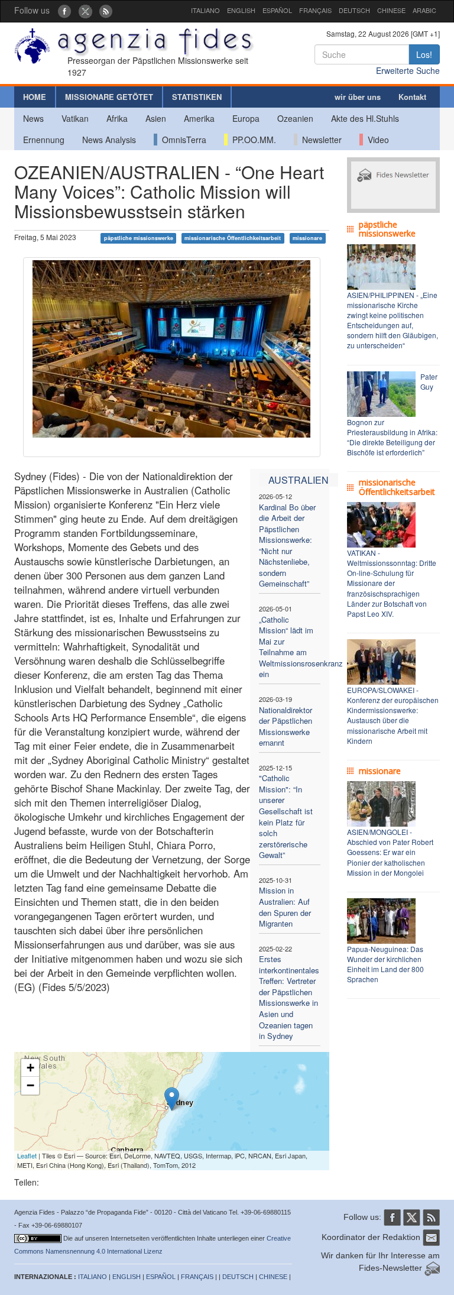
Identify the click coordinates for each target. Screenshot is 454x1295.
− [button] (30, 1085)
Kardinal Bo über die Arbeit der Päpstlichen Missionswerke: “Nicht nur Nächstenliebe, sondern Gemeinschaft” (287, 545)
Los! (424, 54)
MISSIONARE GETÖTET (109, 96)
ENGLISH (241, 10)
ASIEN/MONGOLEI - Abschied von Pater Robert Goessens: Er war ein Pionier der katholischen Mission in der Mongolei (390, 852)
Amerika (199, 118)
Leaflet (27, 1155)
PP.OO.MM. (252, 139)
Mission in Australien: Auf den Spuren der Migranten (285, 907)
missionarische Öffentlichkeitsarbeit (232, 238)
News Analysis (109, 139)
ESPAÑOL (277, 10)
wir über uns (358, 96)
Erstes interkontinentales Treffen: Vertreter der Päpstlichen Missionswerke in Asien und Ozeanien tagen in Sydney (289, 997)
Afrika (117, 118)
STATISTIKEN (197, 96)
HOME (34, 96)
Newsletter (319, 139)
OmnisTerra (181, 139)
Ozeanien (295, 118)
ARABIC (424, 10)
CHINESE (391, 10)
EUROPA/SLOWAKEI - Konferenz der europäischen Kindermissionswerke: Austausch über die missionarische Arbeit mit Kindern (393, 715)
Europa (246, 118)
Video (376, 139)
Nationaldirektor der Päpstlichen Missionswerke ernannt (285, 726)
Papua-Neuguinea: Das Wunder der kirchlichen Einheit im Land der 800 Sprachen (385, 964)
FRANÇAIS (315, 10)
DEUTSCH (354, 10)
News (33, 118)
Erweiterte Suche (408, 70)
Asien (155, 118)
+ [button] (30, 1067)
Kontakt (412, 96)
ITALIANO (205, 10)
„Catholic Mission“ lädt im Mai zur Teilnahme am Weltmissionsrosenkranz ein (301, 647)
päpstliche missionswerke (138, 238)
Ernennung (43, 139)
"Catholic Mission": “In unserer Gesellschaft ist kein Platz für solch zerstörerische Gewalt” (286, 816)
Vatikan (75, 118)
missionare (307, 238)
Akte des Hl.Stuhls (365, 118)
